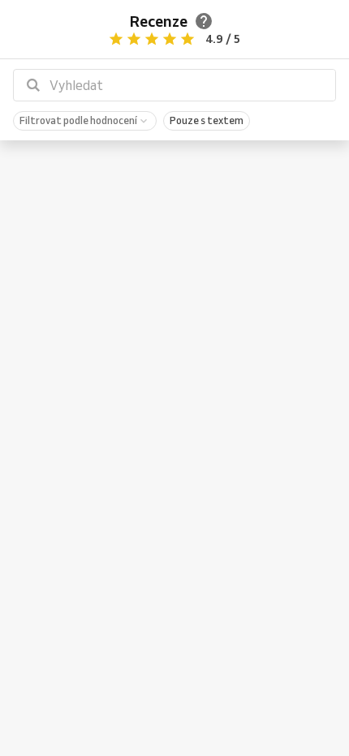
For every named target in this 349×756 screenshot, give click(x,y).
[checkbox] (85, 121)
